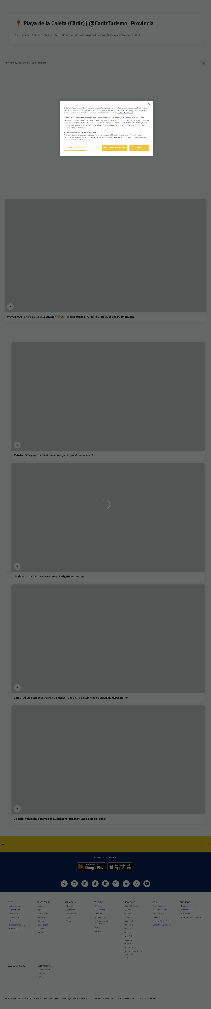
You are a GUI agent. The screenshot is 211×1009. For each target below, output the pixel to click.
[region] (106, 128)
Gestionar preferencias (75, 147)
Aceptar (139, 147)
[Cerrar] (149, 104)
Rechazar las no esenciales (114, 147)
